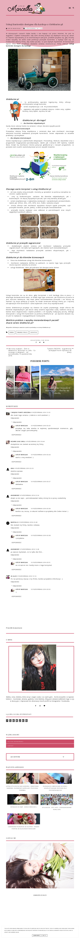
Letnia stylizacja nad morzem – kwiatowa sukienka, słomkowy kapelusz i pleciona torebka (22, 788)
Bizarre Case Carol (18, 441)
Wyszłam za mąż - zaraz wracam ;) (23, 807)
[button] (59, 4)
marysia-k (14, 522)
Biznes (12, 332)
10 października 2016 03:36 (41, 508)
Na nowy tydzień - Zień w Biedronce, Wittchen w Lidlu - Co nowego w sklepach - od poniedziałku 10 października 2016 (22, 352)
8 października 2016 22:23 (24, 468)
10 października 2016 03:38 (41, 535)
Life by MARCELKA (22, 425)
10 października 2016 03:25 (41, 425)
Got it (44, 935)
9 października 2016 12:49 (29, 549)
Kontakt (10, 745)
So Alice (14, 576)
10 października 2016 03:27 (41, 481)
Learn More (36, 935)
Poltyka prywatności (15, 741)
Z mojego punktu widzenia (21, 412)
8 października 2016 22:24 (29, 495)
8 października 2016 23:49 (27, 522)
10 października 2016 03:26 (41, 455)
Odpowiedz (15, 418)
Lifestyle (34, 332)
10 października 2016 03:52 (41, 589)
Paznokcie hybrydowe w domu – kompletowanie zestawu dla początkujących (55, 788)
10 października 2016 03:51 (41, 562)
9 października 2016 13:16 (26, 576)
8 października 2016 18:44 (35, 441)
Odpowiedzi (17, 422)
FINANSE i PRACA (22, 332)
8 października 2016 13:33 (40, 412)
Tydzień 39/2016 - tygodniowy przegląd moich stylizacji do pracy (59, 350)
